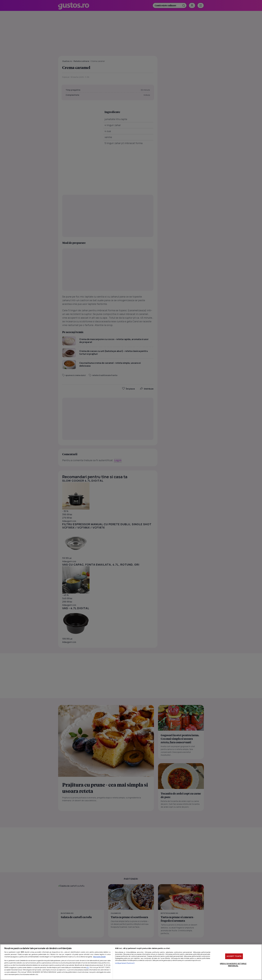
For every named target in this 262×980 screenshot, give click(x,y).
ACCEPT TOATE (234, 956)
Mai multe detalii (99, 957)
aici (87, 967)
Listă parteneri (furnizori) (125, 963)
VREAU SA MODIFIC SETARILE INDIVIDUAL (233, 964)
